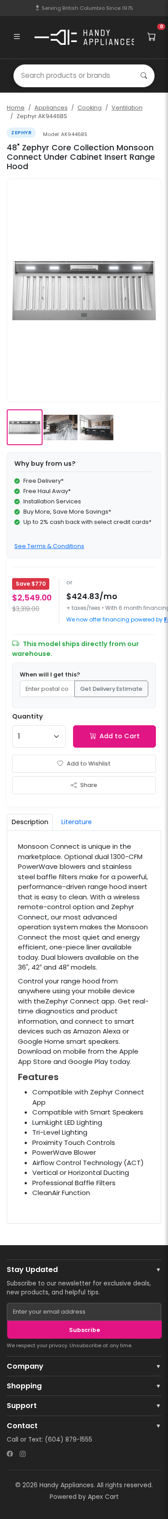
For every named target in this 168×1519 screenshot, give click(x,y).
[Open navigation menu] (16, 37)
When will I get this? (50, 674)
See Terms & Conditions (49, 546)
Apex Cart (103, 1497)
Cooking (90, 107)
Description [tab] (30, 821)
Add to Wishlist (89, 763)
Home (16, 107)
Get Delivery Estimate (111, 689)
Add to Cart (119, 736)
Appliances (51, 107)
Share (88, 785)
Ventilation (127, 107)
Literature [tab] (76, 821)
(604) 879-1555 (68, 1439)
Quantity (27, 716)
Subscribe (84, 1330)
